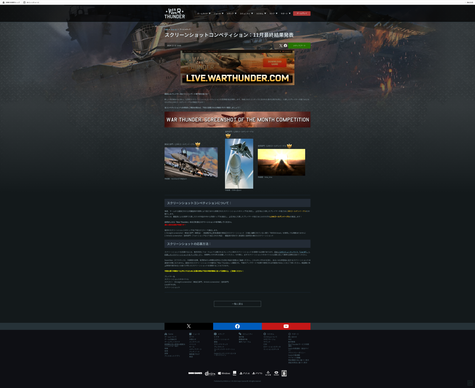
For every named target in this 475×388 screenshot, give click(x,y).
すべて (191, 337)
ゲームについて (171, 337)
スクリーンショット (221, 339)
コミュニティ (245, 13)
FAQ (289, 339)
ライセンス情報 (294, 357)
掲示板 (241, 337)
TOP (166, 29)
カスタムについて (270, 337)
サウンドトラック (221, 344)
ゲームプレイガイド (172, 342)
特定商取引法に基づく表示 (298, 360)
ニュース (217, 13)
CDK (265, 344)
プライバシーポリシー (297, 352)
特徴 (166, 348)
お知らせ (192, 339)
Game (170, 334)
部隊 (166, 353)
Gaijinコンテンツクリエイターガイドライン (225, 354)
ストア (272, 13)
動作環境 (291, 342)
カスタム (259, 13)
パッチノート (194, 351)
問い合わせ (292, 337)
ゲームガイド (202, 13)
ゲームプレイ (302, 13)
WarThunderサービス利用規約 (298, 345)
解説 (191, 356)
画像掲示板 (243, 339)
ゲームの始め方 (171, 339)
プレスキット (219, 347)
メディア (230, 13)
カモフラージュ (269, 339)
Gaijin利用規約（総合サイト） (298, 349)
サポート (284, 13)
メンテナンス (194, 342)
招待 (166, 351)
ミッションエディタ (271, 349)
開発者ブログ (194, 354)
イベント (192, 344)
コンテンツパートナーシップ (224, 350)
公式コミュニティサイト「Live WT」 (293, 252)
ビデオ (216, 337)
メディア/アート (299, 45)
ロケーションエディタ (272, 347)
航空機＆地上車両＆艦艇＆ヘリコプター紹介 (175, 345)
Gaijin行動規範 (294, 355)
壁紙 (215, 342)
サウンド (266, 342)
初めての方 (470, 2)
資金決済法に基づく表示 (297, 362)
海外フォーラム (245, 342)
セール (191, 347)
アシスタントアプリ (172, 356)
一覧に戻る (237, 303)
